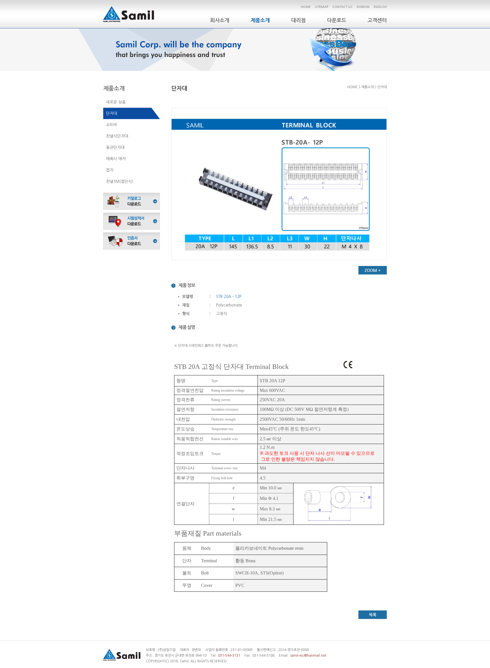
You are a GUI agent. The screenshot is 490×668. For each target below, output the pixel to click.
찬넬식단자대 (117, 136)
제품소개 (260, 20)
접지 (109, 170)
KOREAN (363, 7)
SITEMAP (321, 7)
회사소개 (219, 20)
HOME (306, 7)
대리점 (298, 20)
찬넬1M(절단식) (119, 181)
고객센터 (377, 20)
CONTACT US (342, 7)
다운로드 (336, 20)
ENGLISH (380, 7)
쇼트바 (111, 125)
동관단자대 (115, 147)
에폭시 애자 (116, 159)
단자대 (111, 113)
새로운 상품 (116, 102)
